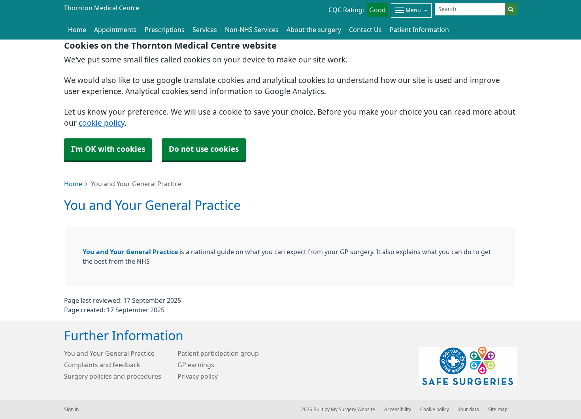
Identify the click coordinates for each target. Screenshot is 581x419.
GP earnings (195, 365)
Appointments (115, 29)
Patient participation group (218, 353)
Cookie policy (434, 409)
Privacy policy (197, 376)
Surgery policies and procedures (112, 376)
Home (73, 184)
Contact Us (365, 29)
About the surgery (314, 29)
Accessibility (397, 409)
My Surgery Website (353, 409)
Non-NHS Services (252, 29)
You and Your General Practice (130, 252)
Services (204, 29)
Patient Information (419, 29)
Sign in (71, 409)
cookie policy (101, 123)
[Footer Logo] (468, 366)
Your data (468, 409)
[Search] (511, 9)
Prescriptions (165, 29)
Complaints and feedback (102, 365)
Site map (497, 409)
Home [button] (77, 29)
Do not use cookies (204, 149)
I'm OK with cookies (108, 149)
